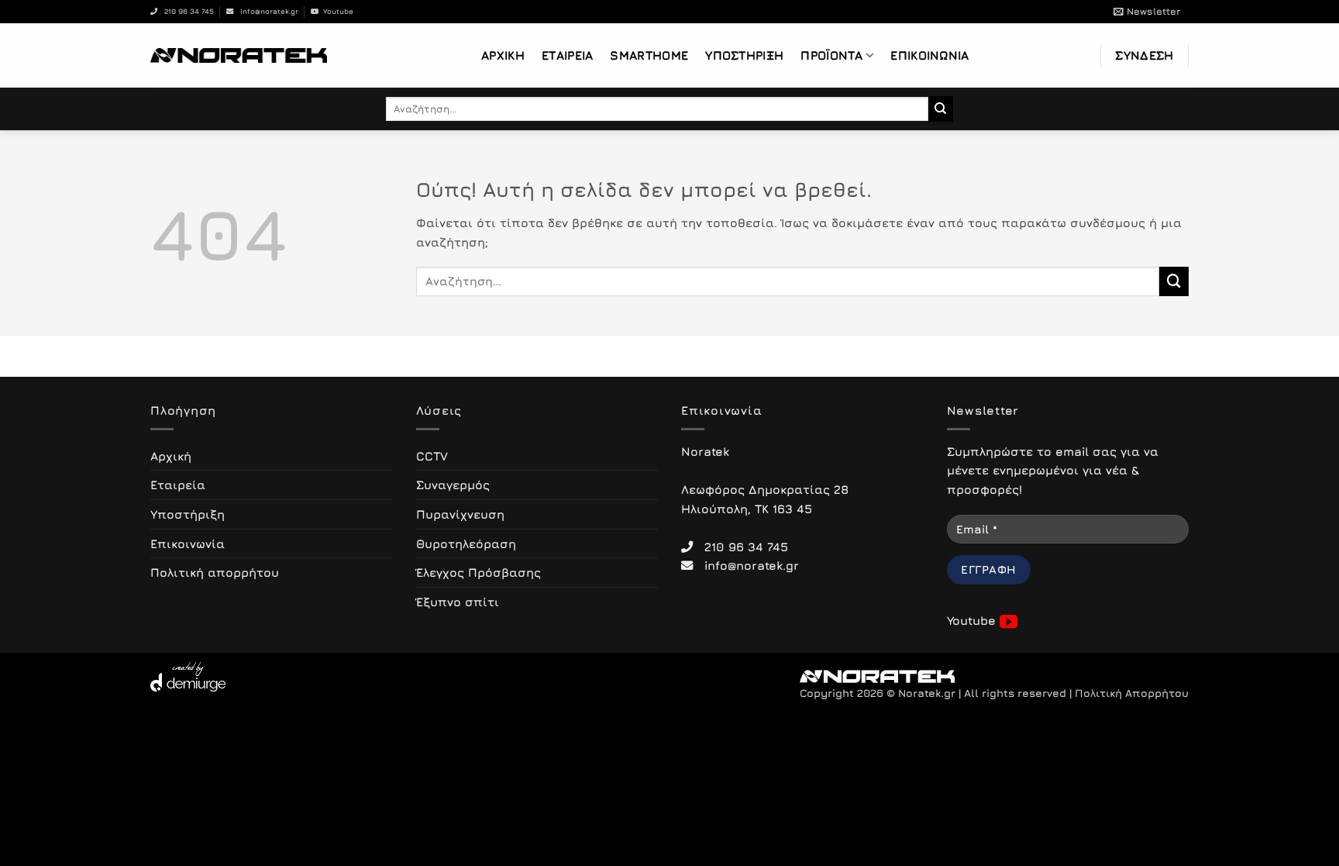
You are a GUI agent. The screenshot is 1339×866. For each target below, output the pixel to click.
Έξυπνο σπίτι (457, 602)
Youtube (335, 11)
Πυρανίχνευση (460, 514)
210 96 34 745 (185, 11)
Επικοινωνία (929, 55)
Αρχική (503, 55)
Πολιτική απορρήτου (214, 572)
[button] (1147, 11)
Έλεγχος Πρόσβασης (478, 572)
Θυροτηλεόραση (466, 543)
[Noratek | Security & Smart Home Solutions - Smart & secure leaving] (238, 55)
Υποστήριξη (744, 55)
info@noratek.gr (265, 11)
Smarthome (649, 55)
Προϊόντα (831, 55)
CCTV (432, 456)
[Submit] (941, 108)
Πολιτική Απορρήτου (1132, 693)
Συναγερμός (453, 485)
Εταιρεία (567, 55)
